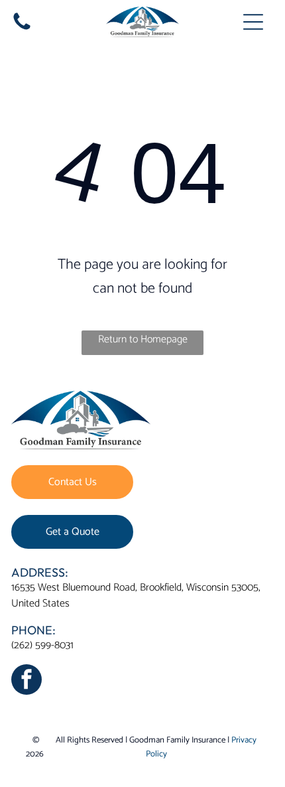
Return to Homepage (143, 339)
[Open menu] (253, 22)
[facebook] (26, 681)
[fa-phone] (21, 29)
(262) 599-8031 (42, 645)
